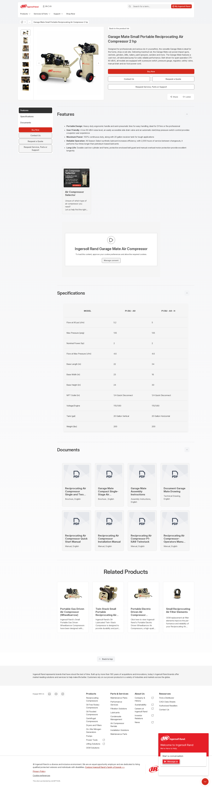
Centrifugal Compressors (92, 720)
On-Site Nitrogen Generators (93, 730)
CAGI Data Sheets (167, 702)
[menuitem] (25, 13)
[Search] (130, 6)
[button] (125, 114)
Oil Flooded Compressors (92, 713)
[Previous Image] (39, 63)
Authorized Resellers (168, 705)
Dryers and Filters (94, 725)
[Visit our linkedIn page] (49, 694)
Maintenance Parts (118, 734)
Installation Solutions (119, 730)
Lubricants (115, 712)
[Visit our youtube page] (56, 694)
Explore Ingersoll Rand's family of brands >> (105, 767)
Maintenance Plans (118, 698)
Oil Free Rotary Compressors (92, 706)
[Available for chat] (205, 781)
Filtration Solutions (118, 708)
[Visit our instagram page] (62, 694)
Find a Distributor (166, 698)
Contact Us (164, 709)
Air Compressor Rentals (117, 724)
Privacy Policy (39, 771)
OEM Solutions (92, 748)
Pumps (89, 736)
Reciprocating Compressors (92, 699)
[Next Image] (98, 63)
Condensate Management (116, 718)
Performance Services (116, 703)
